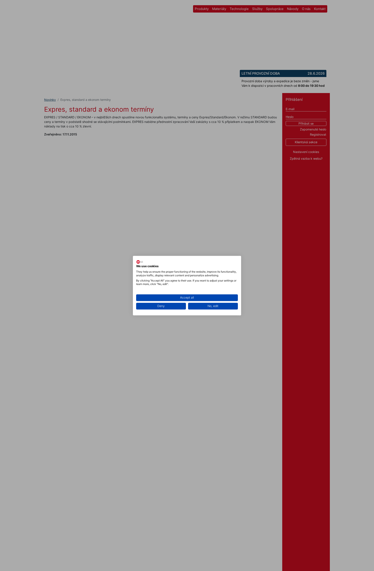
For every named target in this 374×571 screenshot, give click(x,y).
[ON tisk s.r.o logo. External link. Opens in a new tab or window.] (139, 262)
